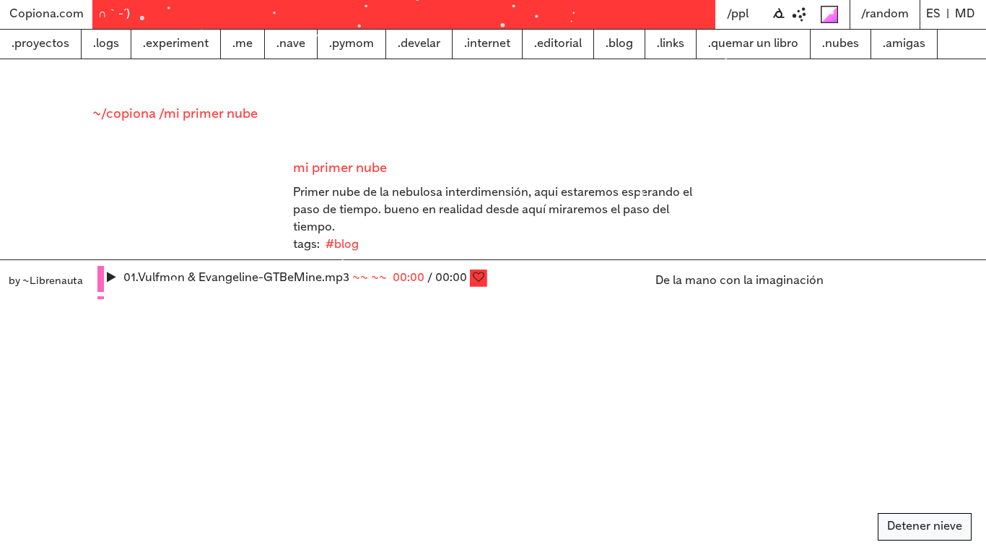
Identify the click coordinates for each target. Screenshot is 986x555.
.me (242, 43)
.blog (619, 43)
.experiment (176, 43)
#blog (342, 244)
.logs (106, 43)
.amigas (904, 43)
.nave (290, 43)
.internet (487, 43)
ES (933, 14)
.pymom (351, 43)
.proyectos (40, 43)
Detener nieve (924, 526)
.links (670, 43)
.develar (419, 43)
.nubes (840, 43)
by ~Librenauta (46, 281)
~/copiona (125, 114)
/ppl (738, 14)
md (964, 14)
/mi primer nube (208, 114)
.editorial (558, 43)
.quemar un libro (753, 43)
